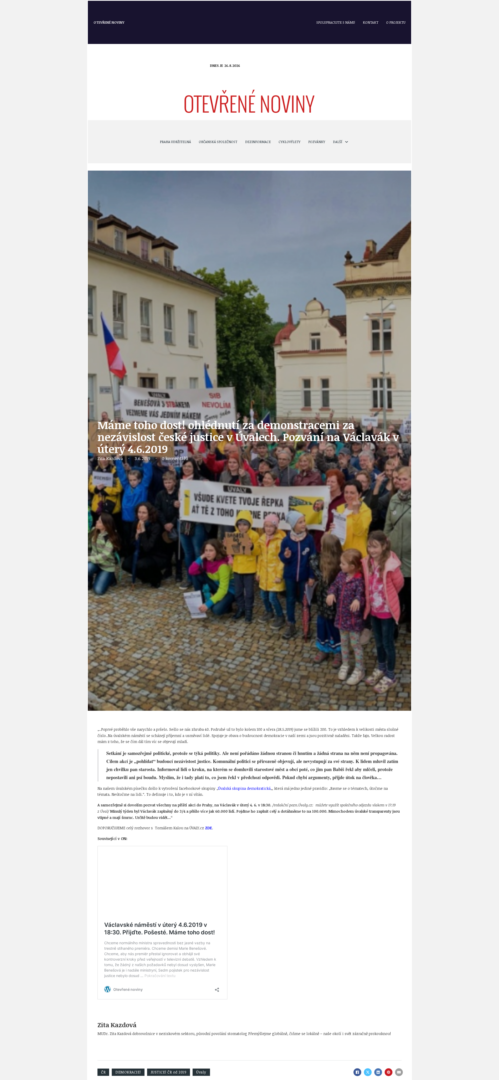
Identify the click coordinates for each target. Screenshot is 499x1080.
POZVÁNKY (316, 141)
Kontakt (370, 22)
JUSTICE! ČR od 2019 (169, 1072)
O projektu (395, 22)
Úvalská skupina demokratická (244, 788)
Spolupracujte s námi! (335, 22)
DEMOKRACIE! (128, 1072)
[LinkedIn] (378, 1072)
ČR (103, 1072)
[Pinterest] (388, 1072)
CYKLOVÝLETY (289, 141)
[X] (368, 1072)
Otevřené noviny (109, 22)
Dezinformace (258, 141)
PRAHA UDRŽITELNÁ (175, 141)
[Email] (399, 1072)
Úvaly (201, 1072)
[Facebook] (357, 1072)
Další (337, 141)
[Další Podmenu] (346, 142)
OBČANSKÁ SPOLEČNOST (218, 141)
